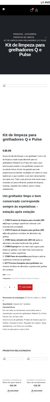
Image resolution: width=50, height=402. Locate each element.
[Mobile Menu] (43, 10)
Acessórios (15, 278)
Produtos (22, 278)
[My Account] (36, 10)
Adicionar (26, 287)
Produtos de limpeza (32, 278)
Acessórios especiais (19, 380)
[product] (13, 367)
